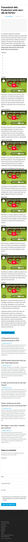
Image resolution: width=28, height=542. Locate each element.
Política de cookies (5, 521)
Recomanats (3, 526)
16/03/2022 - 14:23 (19, 16)
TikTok (2, 533)
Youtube (2, 532)
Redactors (3, 527)
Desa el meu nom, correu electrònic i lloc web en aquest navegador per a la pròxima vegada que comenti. (14, 498)
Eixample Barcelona (5, 536)
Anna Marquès (9, 16)
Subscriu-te (3, 524)
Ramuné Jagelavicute (7, 343)
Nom (2, 476)
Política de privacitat (5, 523)
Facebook (3, 530)
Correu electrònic (6, 483)
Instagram (3, 529)
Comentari (4, 458)
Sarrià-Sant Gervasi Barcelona (7, 535)
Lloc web (3, 490)
